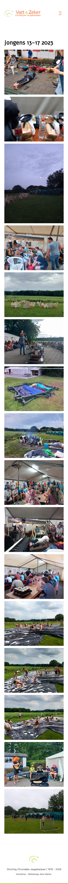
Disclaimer (21, 874)
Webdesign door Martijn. (40, 874)
